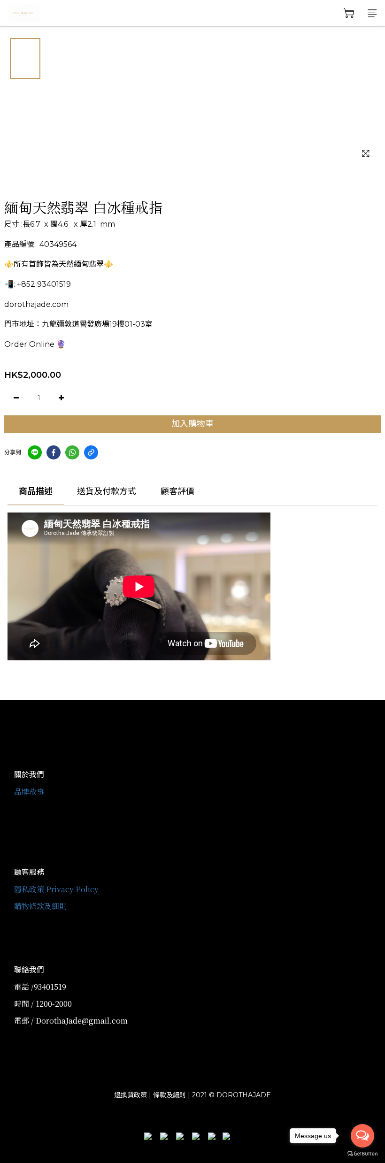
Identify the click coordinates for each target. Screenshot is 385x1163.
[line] (35, 452)
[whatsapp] (72, 452)
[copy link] (91, 452)
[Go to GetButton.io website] (362, 1153)
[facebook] (53, 452)
